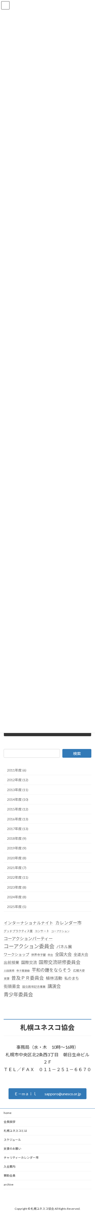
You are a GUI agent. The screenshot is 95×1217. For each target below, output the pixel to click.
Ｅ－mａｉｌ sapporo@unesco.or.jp (47, 1093)
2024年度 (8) (16, 897)
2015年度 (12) (17, 809)
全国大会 (63, 954)
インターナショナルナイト (28, 923)
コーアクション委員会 (29, 946)
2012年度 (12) (17, 780)
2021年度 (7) (16, 868)
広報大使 (79, 970)
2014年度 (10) (17, 799)
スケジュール (12, 1139)
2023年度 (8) (16, 887)
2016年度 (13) (17, 819)
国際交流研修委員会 (59, 962)
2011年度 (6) (16, 770)
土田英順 (9, 970)
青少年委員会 (18, 994)
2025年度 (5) (16, 907)
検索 (77, 753)
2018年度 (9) (16, 838)
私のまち (71, 978)
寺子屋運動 (23, 970)
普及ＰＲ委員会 (27, 978)
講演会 (54, 986)
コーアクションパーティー (28, 938)
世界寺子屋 (38, 954)
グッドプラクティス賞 (18, 931)
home (7, 1113)
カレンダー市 (68, 922)
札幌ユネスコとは (15, 1131)
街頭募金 (12, 986)
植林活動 (54, 978)
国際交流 (29, 962)
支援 (7, 978)
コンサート (42, 931)
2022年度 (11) (17, 877)
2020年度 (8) (16, 858)
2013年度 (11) (17, 789)
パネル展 (64, 946)
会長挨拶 (9, 1122)
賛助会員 (9, 1175)
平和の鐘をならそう (51, 969)
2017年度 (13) (17, 829)
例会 (50, 954)
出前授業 (11, 962)
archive (8, 1184)
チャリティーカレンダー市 (21, 1157)
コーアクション (60, 931)
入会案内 (9, 1166)
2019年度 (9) (16, 848)
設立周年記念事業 (34, 987)
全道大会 (81, 954)
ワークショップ (16, 954)
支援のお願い (12, 1148)
